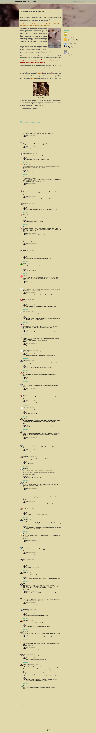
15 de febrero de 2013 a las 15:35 (32, 602)
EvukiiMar (25, 337)
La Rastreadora (34, 122)
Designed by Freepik (49, 729)
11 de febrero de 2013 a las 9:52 (31, 203)
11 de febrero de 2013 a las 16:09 (32, 418)
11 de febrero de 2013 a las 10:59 (30, 263)
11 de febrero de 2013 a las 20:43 (32, 437)
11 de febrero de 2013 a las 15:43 (32, 411)
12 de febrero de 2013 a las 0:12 (30, 559)
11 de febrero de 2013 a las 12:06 (31, 324)
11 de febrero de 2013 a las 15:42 (32, 388)
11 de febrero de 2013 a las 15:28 (32, 233)
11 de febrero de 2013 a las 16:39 (33, 456)
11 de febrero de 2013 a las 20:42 (32, 425)
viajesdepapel (25, 468)
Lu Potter (25, 431)
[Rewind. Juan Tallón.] (65, 40)
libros (39, 122)
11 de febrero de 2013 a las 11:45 (30, 299)
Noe (24, 547)
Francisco (25, 598)
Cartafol (24, 654)
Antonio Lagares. (27, 122)
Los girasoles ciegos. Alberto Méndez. (72, 44)
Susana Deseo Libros (26, 372)
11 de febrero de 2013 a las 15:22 (32, 146)
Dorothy (24, 190)
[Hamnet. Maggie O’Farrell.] (65, 35)
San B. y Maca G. (26, 620)
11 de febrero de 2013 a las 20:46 (32, 476)
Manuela (24, 142)
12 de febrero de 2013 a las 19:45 (33, 620)
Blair (24, 214)
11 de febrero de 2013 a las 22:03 (32, 519)
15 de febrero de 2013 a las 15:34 (32, 591)
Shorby (24, 559)
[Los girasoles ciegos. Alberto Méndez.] (65, 46)
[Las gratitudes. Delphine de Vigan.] (65, 53)
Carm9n (24, 685)
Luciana (24, 572)
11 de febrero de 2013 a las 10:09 (33, 226)
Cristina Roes (25, 642)
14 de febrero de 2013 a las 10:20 (31, 654)
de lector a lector (26, 350)
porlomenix (25, 395)
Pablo (24, 311)
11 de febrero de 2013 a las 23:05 (29, 547)
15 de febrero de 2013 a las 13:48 (33, 664)
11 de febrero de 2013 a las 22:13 (31, 533)
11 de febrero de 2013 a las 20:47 (32, 501)
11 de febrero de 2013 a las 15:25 (32, 207)
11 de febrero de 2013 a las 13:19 (35, 372)
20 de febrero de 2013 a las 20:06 (30, 685)
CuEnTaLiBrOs (26, 288)
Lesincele (25, 324)
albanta (24, 131)
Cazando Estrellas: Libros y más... (25, 2)
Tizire (24, 407)
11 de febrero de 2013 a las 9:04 (31, 142)
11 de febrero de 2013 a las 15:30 (32, 281)
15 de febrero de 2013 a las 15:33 (32, 552)
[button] (21, 14)
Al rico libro (25, 240)
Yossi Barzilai (25, 519)
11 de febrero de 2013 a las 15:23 (32, 170)
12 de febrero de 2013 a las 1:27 (31, 572)
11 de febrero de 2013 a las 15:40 (32, 377)
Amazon (22, 122)
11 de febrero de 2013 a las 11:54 (30, 311)
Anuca (24, 250)
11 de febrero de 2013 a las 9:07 (33, 153)
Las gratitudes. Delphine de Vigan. (72, 51)
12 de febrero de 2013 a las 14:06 (32, 609)
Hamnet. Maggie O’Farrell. (71, 33)
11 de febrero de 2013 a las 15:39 (32, 343)
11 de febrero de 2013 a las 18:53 (31, 495)
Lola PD (24, 384)
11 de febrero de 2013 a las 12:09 (32, 337)
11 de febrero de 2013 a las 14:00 (32, 395)
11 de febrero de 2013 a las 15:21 (32, 135)
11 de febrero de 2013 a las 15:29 (32, 256)
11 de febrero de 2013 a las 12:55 (33, 350)
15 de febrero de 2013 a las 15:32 (32, 526)
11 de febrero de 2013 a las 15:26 (32, 220)
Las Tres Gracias (26, 153)
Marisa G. (25, 203)
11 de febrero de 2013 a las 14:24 (30, 407)
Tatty (24, 164)
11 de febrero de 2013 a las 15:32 (32, 304)
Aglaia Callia (25, 418)
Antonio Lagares (26, 664)
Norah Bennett (25, 456)
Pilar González (25, 631)
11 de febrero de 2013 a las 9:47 (31, 190)
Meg (27, 135)
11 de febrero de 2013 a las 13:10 (29, 360)
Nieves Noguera (26, 482)
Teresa (24, 508)
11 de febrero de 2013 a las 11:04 (31, 275)
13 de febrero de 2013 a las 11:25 (33, 631)
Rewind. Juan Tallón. (72, 37)
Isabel (24, 299)
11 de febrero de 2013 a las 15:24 (32, 196)
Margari (24, 263)
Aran (24, 360)
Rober (24, 583)
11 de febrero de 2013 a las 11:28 (33, 288)
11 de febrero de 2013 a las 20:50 (32, 512)
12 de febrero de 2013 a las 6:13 (30, 583)
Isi (23, 176)
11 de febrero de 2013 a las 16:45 (32, 468)
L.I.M (24, 445)
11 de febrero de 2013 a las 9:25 (30, 164)
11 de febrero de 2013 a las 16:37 (30, 445)
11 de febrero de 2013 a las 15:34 (32, 330)
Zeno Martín (25, 609)
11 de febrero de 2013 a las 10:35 (32, 240)
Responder (25, 151)
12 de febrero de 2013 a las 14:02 (31, 598)
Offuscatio (25, 275)
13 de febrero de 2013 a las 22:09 (32, 642)
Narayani (25, 533)
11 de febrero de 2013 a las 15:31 (32, 292)
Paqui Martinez (26, 226)
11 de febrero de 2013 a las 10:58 (30, 250)
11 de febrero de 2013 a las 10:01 (29, 214)
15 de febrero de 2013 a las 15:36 (32, 635)
